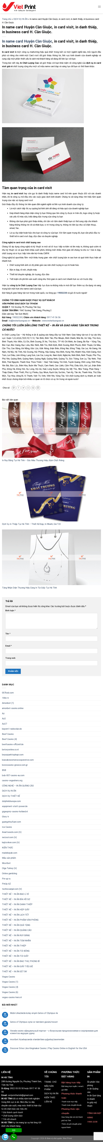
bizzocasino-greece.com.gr (15, 765)
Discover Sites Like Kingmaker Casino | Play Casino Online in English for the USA (48, 1048)
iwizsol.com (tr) (9, 837)
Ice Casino (7, 827)
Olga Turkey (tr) (9, 868)
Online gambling (9, 873)
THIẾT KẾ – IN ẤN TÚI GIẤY (15, 956)
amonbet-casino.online (12, 708)
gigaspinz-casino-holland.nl (15, 811)
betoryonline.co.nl (10, 749)
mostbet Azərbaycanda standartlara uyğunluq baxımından (37, 1039)
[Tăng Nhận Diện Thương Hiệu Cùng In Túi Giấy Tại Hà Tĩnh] (51, 557)
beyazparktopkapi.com (12, 754)
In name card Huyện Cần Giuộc (27, 41)
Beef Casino (8, 734)
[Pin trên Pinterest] (33, 388)
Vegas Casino (8, 976)
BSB (4, 770)
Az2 (4, 718)
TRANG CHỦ (50, 1082)
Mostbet (6, 863)
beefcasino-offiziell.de (12, 744)
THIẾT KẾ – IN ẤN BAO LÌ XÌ (15, 894)
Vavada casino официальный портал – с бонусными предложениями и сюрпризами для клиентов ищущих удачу (54, 1031)
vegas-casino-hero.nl (12, 997)
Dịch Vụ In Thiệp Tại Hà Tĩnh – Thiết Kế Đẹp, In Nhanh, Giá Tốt (31, 524)
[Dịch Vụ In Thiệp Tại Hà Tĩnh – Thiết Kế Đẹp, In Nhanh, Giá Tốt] (51, 493)
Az (3, 713)
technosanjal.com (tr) (12, 889)
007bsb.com (8, 692)
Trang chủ (6, 19)
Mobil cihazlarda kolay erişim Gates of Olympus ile (34, 1013)
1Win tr (5, 698)
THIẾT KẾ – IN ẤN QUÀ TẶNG (16, 925)
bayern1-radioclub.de (12, 729)
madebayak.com (9, 852)
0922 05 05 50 (17, 1088)
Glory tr (5, 816)
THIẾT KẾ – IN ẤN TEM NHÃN (16, 940)
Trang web (10, 658)
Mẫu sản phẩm (9, 858)
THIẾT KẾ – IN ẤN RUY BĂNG (16, 935)
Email (8, 646)
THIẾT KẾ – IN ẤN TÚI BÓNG (16, 951)
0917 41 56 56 (53, 317)
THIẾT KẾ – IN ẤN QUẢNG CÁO (17, 930)
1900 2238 (92, 1122)
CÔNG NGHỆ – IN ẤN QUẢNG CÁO (18, 785)
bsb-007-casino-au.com (13, 775)
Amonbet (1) (8, 703)
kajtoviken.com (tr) (11, 842)
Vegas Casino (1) (10, 982)
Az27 (4, 723)
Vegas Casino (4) (10, 987)
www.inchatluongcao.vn (53, 320)
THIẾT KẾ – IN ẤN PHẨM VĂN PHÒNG (20, 920)
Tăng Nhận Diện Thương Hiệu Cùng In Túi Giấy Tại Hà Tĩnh (29, 587)
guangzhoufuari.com (11, 822)
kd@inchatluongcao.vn (19, 320)
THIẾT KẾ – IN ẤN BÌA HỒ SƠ (16, 899)
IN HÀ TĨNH (6, 1098)
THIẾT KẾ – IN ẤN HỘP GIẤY (15, 909)
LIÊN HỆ (48, 1101)
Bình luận (10, 610)
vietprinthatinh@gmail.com (20, 1095)
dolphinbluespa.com (11, 801)
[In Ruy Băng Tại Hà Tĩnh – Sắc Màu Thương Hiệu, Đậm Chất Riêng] (51, 430)
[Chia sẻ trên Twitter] (23, 388)
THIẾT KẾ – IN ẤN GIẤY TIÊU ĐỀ (17, 966)
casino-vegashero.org (12, 780)
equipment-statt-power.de (14, 806)
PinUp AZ (6, 883)
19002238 (17, 317)
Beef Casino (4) (9, 739)
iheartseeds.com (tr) (11, 832)
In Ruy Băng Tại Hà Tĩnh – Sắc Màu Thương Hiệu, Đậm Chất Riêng (33, 460)
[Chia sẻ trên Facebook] (18, 388)
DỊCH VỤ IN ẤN (20, 19)
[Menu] (99, 6)
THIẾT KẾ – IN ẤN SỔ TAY (14, 971)
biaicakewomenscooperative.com (18, 760)
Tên (7, 634)
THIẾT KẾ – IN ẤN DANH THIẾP (17, 904)
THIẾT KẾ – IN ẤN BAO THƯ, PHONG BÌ (21, 961)
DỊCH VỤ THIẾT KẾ (11, 796)
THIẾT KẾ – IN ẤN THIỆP (14, 945)
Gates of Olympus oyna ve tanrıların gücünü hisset (34, 1022)
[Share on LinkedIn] (38, 388)
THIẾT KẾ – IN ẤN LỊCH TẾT (15, 914)
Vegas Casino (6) (10, 992)
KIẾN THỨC (7, 847)
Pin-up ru (6, 878)
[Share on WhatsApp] (14, 388)
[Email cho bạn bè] (28, 388)
